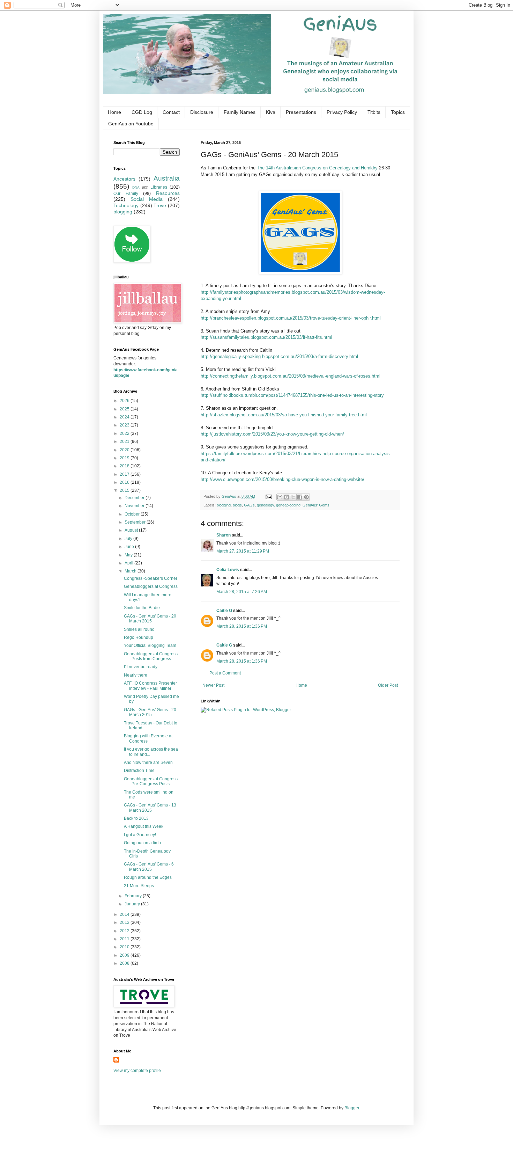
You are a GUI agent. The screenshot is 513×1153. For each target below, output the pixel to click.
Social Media (147, 199)
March (131, 571)
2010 (125, 946)
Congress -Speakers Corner (150, 578)
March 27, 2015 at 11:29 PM (242, 551)
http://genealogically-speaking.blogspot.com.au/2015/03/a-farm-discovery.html (279, 356)
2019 (125, 457)
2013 (125, 922)
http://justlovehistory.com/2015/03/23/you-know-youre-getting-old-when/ (272, 434)
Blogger (351, 1107)
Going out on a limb (142, 842)
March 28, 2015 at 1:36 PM (241, 626)
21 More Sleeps (139, 885)
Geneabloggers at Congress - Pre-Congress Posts (151, 781)
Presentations (301, 112)
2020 (125, 449)
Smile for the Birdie (142, 607)
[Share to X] (293, 497)
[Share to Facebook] (299, 497)
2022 (125, 433)
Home (114, 112)
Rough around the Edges (148, 877)
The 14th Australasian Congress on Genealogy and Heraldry (317, 167)
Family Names (239, 112)
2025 (125, 409)
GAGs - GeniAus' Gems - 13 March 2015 (150, 807)
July (129, 538)
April (129, 563)
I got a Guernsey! (140, 834)
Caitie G (224, 610)
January (133, 904)
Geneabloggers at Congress (151, 586)
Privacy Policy (342, 112)
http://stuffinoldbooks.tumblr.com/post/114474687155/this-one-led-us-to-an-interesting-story (292, 395)
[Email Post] (268, 496)
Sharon (223, 535)
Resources (168, 193)
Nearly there (135, 675)
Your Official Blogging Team (150, 645)
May (129, 555)
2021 (125, 441)
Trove (160, 205)
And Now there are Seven (148, 762)
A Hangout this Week (143, 826)
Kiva (270, 112)
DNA (136, 187)
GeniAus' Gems (316, 505)
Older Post (388, 685)
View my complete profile (137, 1070)
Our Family (125, 193)
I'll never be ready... (142, 666)
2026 (125, 400)
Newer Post (213, 685)
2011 (125, 938)
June (130, 546)
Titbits (373, 112)
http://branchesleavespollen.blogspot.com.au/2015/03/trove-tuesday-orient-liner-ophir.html (291, 318)
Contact (171, 112)
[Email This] (279, 497)
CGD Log (142, 112)
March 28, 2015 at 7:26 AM (241, 591)
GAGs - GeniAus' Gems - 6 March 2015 (149, 866)
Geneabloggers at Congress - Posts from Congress (151, 656)
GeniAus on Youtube (131, 123)
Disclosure (201, 112)
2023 (125, 425)
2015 (125, 490)
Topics (398, 112)
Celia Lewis (227, 569)
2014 (125, 914)
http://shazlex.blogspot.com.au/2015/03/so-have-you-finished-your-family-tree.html (284, 414)
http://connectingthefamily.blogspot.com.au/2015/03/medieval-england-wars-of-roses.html (290, 376)
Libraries (158, 187)
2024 (125, 417)
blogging (224, 505)
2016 (125, 482)
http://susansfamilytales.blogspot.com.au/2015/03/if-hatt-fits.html (266, 337)
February (134, 895)
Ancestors (124, 179)
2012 (125, 930)
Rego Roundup (138, 637)
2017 (125, 474)
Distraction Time (139, 770)
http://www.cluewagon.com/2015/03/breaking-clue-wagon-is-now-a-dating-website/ (282, 479)
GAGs (249, 505)
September (136, 522)
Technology (126, 205)
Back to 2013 (136, 818)
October (133, 514)
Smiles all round (139, 629)
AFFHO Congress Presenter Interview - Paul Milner (150, 686)
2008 (125, 963)
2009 (125, 955)
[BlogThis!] (286, 497)
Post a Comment (225, 673)
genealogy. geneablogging (278, 505)
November (135, 505)
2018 (125, 466)
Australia (167, 178)
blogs (237, 505)
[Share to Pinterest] (306, 497)
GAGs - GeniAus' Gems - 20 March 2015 (150, 618)
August (132, 530)
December (135, 497)
